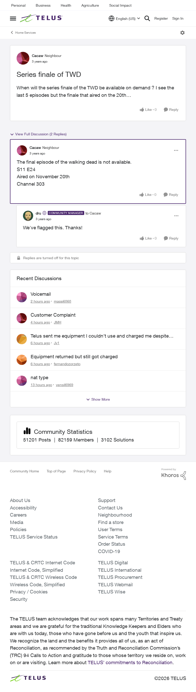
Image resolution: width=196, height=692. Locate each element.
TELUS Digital (113, 562)
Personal (18, 5)
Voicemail (41, 294)
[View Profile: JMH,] (22, 318)
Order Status (111, 544)
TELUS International (119, 570)
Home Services (25, 32)
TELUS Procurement (120, 577)
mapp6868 (62, 301)
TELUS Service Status (34, 537)
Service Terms (113, 537)
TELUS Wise (111, 591)
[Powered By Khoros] (174, 474)
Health (66, 5)
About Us (20, 500)
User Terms (110, 529)
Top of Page (56, 471)
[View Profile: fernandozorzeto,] (22, 360)
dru (38, 213)
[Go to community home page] (42, 18)
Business (43, 5)
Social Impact (120, 5)
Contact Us (110, 507)
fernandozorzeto (67, 364)
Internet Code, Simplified (36, 570)
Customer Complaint (53, 315)
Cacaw (37, 55)
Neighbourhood (115, 515)
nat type (39, 377)
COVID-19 (109, 551)
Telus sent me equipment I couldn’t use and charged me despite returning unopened (100, 336)
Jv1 (56, 343)
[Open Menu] (182, 32)
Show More (100, 399)
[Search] (147, 18)
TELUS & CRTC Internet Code (42, 562)
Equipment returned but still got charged (74, 356)
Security (19, 599)
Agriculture (90, 5)
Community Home (24, 471)
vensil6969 (64, 385)
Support (106, 500)
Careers (18, 515)
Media (16, 522)
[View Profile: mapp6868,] (22, 297)
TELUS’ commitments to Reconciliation (130, 662)
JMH (57, 322)
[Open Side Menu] (13, 18)
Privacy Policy (85, 471)
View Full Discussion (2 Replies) (41, 134)
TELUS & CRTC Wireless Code (43, 577)
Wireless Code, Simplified (37, 584)
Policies (18, 529)
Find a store (111, 522)
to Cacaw (93, 213)
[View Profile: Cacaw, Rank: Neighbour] (23, 58)
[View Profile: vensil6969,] (22, 381)
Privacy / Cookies (29, 591)
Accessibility (23, 507)
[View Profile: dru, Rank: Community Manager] (28, 216)
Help (107, 471)
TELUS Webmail (115, 584)
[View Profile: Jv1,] (22, 339)
